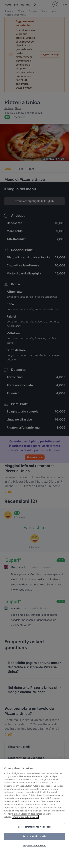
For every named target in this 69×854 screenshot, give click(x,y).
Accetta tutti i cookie (34, 836)
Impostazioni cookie (34, 845)
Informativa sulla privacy (25, 817)
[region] (34, 806)
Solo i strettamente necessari (34, 827)
